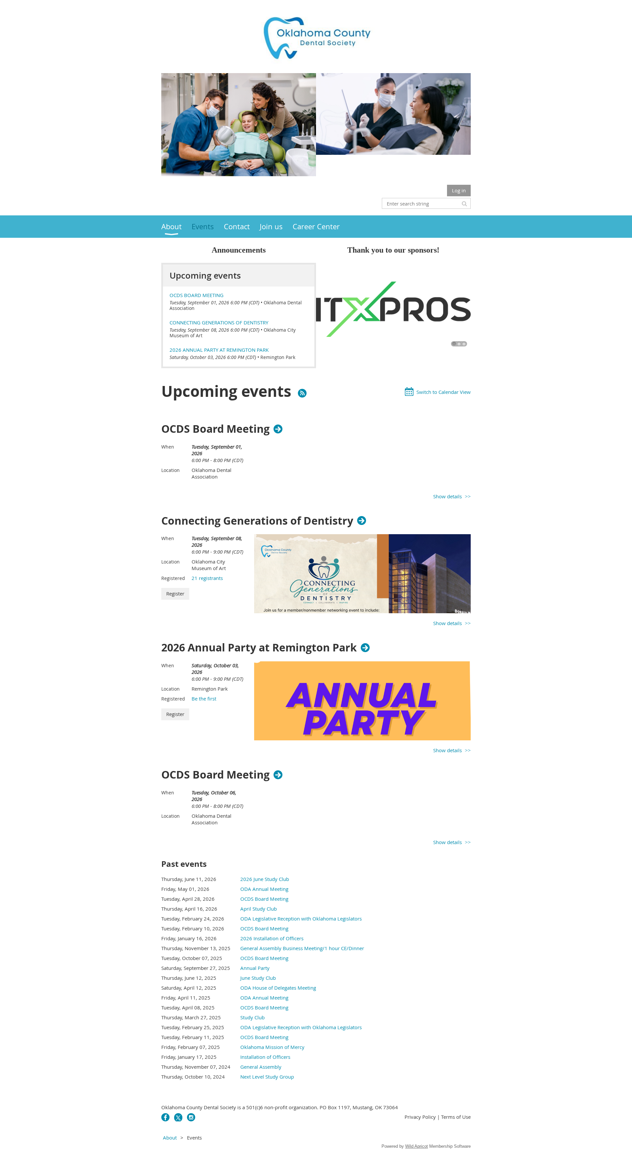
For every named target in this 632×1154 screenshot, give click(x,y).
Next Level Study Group (267, 1076)
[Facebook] (165, 1117)
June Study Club (258, 978)
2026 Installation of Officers (271, 938)
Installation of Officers (265, 1057)
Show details (447, 496)
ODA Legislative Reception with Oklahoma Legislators (301, 918)
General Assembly (260, 1066)
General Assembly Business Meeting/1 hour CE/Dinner (302, 948)
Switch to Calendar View (443, 392)
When (167, 447)
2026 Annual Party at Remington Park (219, 349)
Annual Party (255, 968)
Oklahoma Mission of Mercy (272, 1047)
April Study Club (258, 908)
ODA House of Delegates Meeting (278, 987)
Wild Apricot (416, 1146)
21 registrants (207, 578)
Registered (173, 578)
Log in (459, 190)
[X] (178, 1117)
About (170, 1137)
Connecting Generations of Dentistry (219, 322)
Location (170, 470)
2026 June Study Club (264, 879)
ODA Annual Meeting (264, 889)
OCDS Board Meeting (197, 295)
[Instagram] (191, 1117)
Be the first (204, 698)
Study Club (252, 1017)
